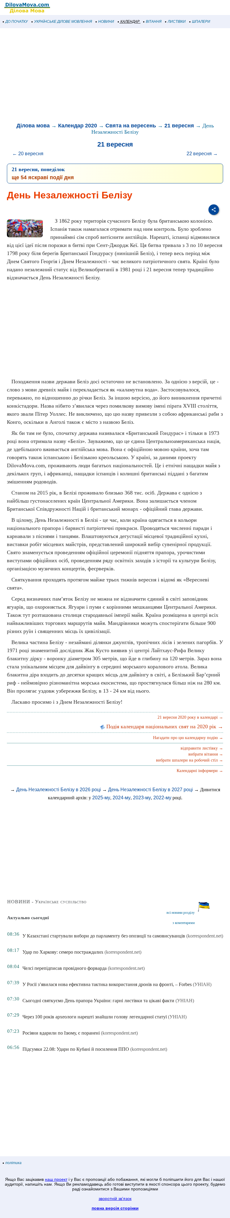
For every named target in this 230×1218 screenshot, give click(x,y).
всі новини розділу (181, 913)
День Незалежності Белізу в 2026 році (58, 789)
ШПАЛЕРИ (201, 21)
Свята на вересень (130, 126)
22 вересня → (202, 153)
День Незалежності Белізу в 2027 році (150, 789)
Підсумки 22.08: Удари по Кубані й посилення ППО (75, 1049)
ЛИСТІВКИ (177, 21)
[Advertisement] (115, 76)
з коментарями (183, 923)
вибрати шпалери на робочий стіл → (189, 760)
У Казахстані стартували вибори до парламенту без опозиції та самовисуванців (103, 935)
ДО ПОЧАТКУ (16, 21)
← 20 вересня (27, 153)
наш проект (56, 1179)
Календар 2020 (77, 126)
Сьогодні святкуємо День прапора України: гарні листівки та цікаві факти (98, 1000)
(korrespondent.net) (204, 935)
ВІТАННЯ (153, 21)
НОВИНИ (106, 21)
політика (13, 1163)
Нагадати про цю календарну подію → (188, 737)
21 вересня (179, 126)
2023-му (142, 797)
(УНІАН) (202, 984)
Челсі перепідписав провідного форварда (64, 968)
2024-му (122, 797)
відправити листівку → (202, 748)
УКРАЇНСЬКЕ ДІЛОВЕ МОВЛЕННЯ (63, 21)
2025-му (101, 797)
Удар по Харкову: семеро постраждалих (62, 952)
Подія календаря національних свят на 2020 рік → (164, 726)
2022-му (162, 797)
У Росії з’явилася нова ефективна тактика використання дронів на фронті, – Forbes (107, 984)
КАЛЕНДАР (129, 21)
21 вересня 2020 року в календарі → (190, 717)
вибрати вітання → (205, 754)
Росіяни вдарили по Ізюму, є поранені (61, 1032)
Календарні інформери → (200, 770)
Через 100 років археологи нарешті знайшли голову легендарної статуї (94, 1016)
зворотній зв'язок (115, 1198)
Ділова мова (33, 126)
